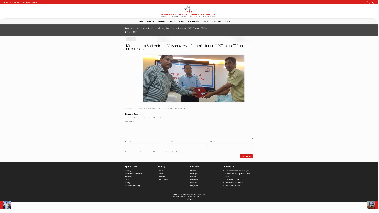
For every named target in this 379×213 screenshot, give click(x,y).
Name (128, 142)
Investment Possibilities (133, 174)
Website (213, 142)
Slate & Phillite (163, 180)
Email (170, 142)
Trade (127, 180)
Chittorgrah (194, 174)
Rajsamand (194, 180)
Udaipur (193, 177)
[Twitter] (372, 2)
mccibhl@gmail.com (232, 185)
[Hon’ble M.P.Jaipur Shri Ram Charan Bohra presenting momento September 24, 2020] (5, 205)
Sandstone (161, 177)
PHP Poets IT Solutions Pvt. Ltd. (194, 196)
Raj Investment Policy (132, 185)
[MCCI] (189, 11)
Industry (128, 171)
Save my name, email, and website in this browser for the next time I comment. (155, 152)
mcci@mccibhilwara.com (31, 2)
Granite (160, 174)
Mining (127, 183)
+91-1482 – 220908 (232, 180)
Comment (129, 121)
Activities (128, 177)
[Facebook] (368, 2)
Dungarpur (194, 185)
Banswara (193, 183)
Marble (160, 171)
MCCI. (188, 194)
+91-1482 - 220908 (13, 2)
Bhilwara (193, 171)
